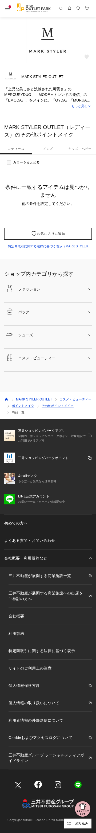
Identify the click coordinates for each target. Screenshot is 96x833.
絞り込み (81, 823)
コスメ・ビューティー (75, 399)
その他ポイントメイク (58, 406)
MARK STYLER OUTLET (34, 399)
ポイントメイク (23, 406)
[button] (48, 106)
